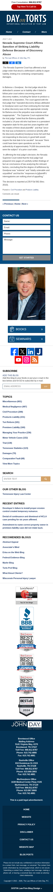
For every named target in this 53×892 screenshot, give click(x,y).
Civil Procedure (16, 190)
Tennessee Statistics (15, 448)
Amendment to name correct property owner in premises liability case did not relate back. (25, 526)
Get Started (26, 258)
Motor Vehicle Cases (15, 438)
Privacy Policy (26, 824)
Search (45, 479)
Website (26, 817)
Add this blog (11, 375)
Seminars (23, 339)
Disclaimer (26, 832)
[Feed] (34, 360)
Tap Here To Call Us (26, 7)
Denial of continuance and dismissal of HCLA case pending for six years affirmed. (25, 518)
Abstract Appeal (10, 542)
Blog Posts (26, 854)
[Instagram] (27, 360)
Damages (9, 453)
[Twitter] (22, 352)
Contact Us (26, 839)
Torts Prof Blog (10, 568)
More (44, 32)
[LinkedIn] (30, 352)
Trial (7, 443)
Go (45, 386)
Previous (8, 204)
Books (21, 329)
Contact (26, 32)
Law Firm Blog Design (25, 888)
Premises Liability (14, 427)
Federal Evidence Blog (14, 557)
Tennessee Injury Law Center (17, 494)
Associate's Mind (11, 547)
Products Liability (32, 190)
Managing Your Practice (17, 432)
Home (9, 32)
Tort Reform (11, 422)
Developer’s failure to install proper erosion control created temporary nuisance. (24, 509)
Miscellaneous (12, 401)
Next (25, 204)
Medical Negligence (15, 407)
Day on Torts (26, 20)
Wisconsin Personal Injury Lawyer (19, 578)
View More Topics (11, 464)
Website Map (26, 847)
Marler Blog (8, 563)
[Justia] (39, 352)
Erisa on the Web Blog (13, 552)
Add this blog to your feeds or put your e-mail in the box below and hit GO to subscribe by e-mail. (26, 379)
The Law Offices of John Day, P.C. (36, 881)
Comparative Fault (14, 458)
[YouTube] (18, 360)
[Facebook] (14, 352)
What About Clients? (13, 573)
